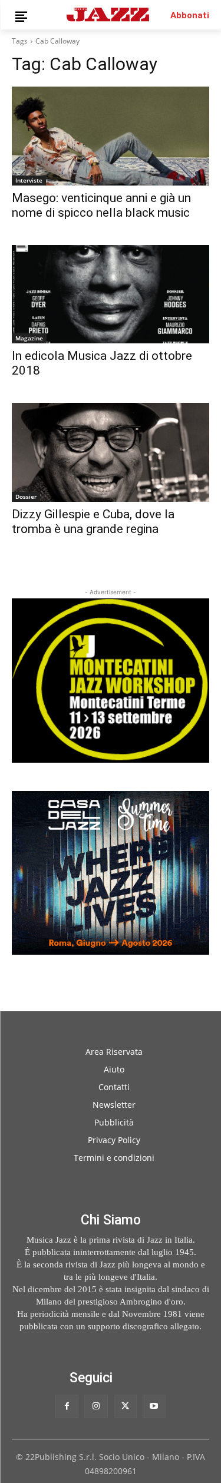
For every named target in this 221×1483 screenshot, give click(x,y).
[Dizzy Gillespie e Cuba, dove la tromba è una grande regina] (110, 452)
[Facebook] (66, 1406)
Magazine (29, 338)
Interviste (28, 180)
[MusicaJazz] (108, 14)
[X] (125, 1406)
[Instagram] (95, 1406)
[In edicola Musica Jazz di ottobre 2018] (110, 294)
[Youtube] (154, 1406)
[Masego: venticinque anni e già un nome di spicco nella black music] (110, 136)
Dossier (26, 496)
